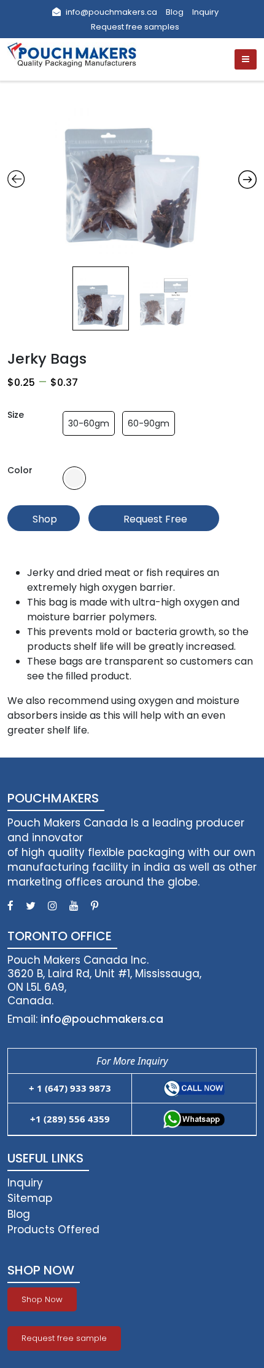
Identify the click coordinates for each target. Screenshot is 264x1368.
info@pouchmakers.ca (110, 12)
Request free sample (64, 1338)
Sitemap (29, 1198)
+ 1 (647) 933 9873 (70, 1088)
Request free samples (135, 27)
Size (15, 415)
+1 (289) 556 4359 (70, 1119)
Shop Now (43, 521)
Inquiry (205, 12)
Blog (175, 12)
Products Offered (53, 1229)
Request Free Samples (154, 521)
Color (20, 470)
